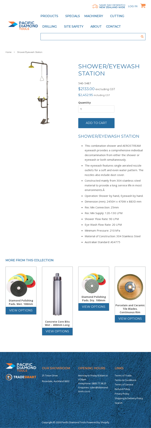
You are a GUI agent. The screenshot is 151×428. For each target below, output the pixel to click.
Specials (72, 16)
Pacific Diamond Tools (74, 422)
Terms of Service (124, 384)
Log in (132, 6)
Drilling (50, 26)
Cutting (117, 16)
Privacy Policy (122, 393)
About (96, 26)
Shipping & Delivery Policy (129, 398)
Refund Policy (122, 389)
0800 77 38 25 (99, 383)
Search (118, 402)
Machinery (94, 16)
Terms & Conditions (125, 380)
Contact (113, 26)
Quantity (84, 102)
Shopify (105, 422)
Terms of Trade (123, 375)
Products (50, 16)
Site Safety (74, 26)
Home (8, 52)
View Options (21, 310)
